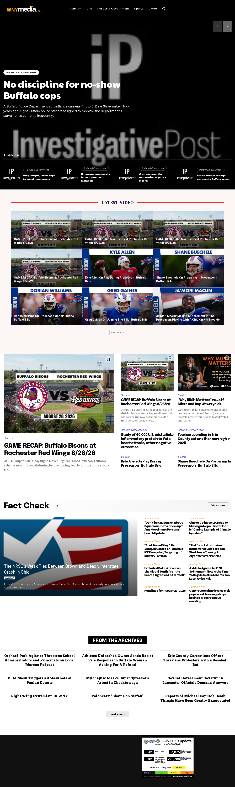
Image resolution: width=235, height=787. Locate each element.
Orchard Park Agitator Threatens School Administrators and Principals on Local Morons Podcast (39, 660)
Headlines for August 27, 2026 (165, 590)
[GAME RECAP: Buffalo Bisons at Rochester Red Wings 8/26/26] (188, 232)
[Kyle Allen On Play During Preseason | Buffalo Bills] (117, 271)
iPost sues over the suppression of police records (152, 177)
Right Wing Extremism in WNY (39, 696)
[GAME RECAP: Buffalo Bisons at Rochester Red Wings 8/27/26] (117, 232)
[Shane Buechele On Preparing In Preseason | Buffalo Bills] (188, 271)
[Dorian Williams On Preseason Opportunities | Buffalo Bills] (46, 309)
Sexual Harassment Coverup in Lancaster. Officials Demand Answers (195, 680)
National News (151, 518)
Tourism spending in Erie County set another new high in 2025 (204, 439)
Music (181, 395)
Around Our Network (134, 430)
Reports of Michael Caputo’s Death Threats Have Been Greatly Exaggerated (195, 698)
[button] (163, 8)
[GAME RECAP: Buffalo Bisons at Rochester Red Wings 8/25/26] (46, 271)
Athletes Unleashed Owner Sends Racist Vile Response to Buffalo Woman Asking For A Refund (117, 660)
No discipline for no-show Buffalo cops (61, 89)
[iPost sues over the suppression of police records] (127, 174)
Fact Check (9, 578)
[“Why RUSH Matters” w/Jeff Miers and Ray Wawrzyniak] (204, 372)
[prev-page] (217, 26)
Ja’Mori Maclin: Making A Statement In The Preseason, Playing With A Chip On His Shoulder (188, 317)
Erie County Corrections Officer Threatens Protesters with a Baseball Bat (195, 660)
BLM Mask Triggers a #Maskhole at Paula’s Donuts (39, 680)
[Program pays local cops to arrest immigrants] (11, 174)
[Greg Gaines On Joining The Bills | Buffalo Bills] (117, 309)
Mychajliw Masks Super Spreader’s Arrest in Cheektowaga (117, 680)
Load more (116, 332)
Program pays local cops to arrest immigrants (39, 177)
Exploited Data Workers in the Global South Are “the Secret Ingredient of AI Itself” (164, 572)
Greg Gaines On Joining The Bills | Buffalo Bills (116, 319)
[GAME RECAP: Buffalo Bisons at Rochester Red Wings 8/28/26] (46, 232)
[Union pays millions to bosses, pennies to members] (69, 174)
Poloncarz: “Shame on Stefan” (117, 696)
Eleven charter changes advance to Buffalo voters (213, 177)
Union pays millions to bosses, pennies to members (95, 177)
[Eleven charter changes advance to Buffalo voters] (185, 174)
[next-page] (227, 26)
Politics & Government (21, 72)
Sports (8, 438)
